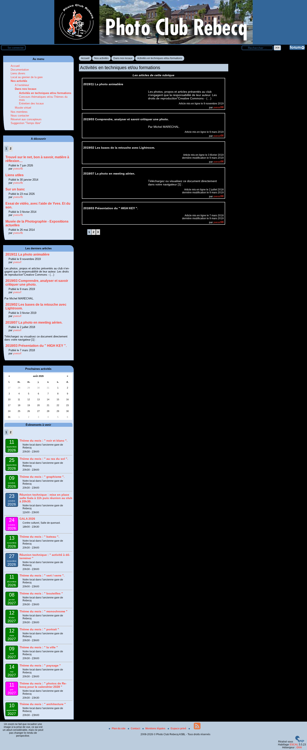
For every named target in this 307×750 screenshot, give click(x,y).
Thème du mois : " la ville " (38, 647)
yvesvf (217, 107)
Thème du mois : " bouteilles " (41, 593)
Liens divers (18, 73)
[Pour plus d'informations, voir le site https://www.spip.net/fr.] (300, 741)
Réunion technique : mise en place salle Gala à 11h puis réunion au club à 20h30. (45, 498)
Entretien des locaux (31, 103)
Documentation (20, 69)
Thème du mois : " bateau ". (39, 536)
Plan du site (119, 728)
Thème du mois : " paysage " (40, 665)
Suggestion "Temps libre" (26, 123)
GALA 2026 (27, 518)
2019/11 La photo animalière (27, 254)
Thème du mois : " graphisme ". (42, 476)
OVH (299, 747)
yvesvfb (18, 168)
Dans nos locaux (122, 58)
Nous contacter (20, 115)
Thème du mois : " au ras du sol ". (43, 458)
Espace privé (179, 728)
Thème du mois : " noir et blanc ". (43, 440)
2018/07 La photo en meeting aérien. (33, 322)
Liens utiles (14, 175)
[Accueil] (153, 43)
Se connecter (16, 47)
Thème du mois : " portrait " (39, 629)
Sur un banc (15, 189)
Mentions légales (155, 728)
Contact (136, 728)
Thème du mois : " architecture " (42, 704)
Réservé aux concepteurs (26, 119)
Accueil (85, 58)
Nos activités (101, 58)
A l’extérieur (22, 85)
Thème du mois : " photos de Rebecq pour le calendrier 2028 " (43, 685)
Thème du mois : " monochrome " (43, 611)
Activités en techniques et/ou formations (159, 58)
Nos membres (19, 111)
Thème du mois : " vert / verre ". (42, 575)
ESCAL (294, 744)
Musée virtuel (23, 107)
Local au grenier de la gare (27, 77)
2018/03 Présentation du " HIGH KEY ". (36, 345)
